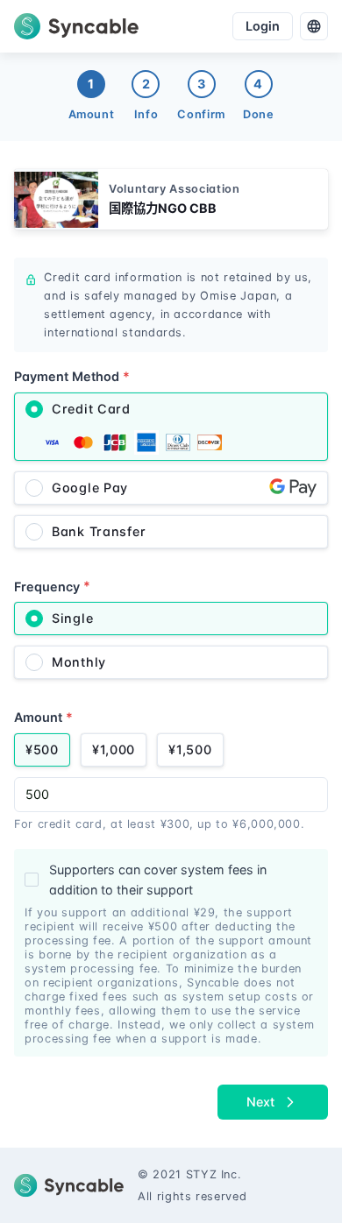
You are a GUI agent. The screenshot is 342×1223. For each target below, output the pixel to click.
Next (260, 1101)
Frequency (52, 585)
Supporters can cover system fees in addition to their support (158, 880)
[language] (314, 26)
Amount (43, 717)
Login (263, 25)
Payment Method (72, 376)
